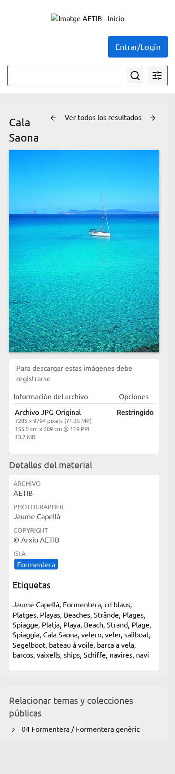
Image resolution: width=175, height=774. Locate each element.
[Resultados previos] (53, 118)
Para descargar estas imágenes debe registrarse (74, 372)
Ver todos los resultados (104, 116)
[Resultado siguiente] (152, 118)
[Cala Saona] (84, 251)
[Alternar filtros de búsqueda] (157, 75)
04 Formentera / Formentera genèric (79, 728)
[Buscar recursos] (135, 75)
